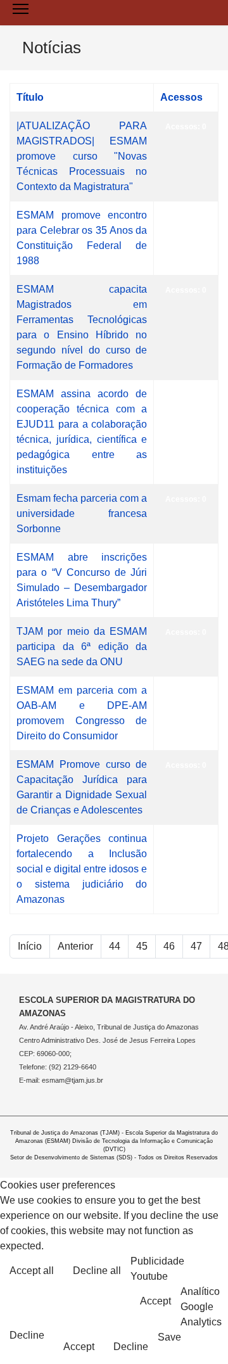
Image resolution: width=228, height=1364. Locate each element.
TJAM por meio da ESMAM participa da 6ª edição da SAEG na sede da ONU (81, 646)
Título (30, 97)
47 (196, 946)
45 (142, 946)
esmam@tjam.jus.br (72, 1080)
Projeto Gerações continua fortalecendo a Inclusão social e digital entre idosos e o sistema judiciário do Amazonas (81, 869)
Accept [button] (155, 1301)
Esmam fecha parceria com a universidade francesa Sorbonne (81, 513)
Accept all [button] (32, 1270)
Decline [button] (27, 1335)
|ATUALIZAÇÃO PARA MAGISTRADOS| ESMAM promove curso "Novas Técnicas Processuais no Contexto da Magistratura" (81, 156)
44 (114, 946)
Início (30, 946)
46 (169, 946)
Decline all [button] (97, 1270)
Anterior (75, 946)
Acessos (181, 97)
